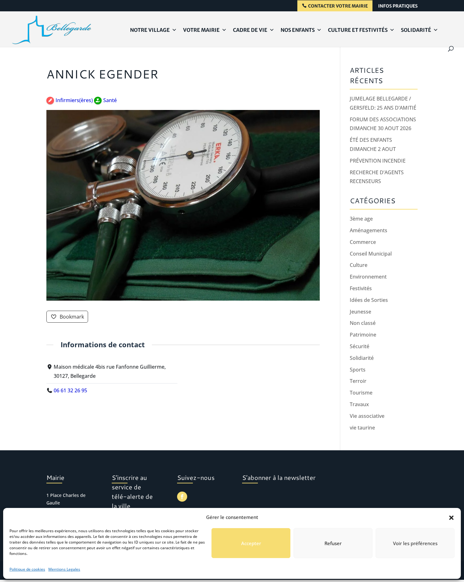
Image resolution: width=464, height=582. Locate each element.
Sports (358, 369)
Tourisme (361, 392)
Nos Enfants (298, 30)
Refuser (333, 543)
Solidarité (416, 30)
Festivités (361, 288)
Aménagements (368, 230)
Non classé (363, 323)
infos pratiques (398, 6)
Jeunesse (360, 311)
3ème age (361, 218)
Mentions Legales (64, 569)
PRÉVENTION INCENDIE (378, 160)
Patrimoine (363, 334)
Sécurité (359, 346)
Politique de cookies (27, 569)
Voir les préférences (415, 543)
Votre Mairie (201, 30)
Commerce (363, 242)
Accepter (251, 543)
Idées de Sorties (369, 300)
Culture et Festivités (358, 30)
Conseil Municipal (371, 253)
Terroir (358, 380)
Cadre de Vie (250, 30)
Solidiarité (362, 357)
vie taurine (362, 427)
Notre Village (150, 30)
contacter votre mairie (338, 6)
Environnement (368, 276)
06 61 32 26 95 (70, 390)
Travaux (359, 404)
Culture (358, 265)
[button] (451, 517)
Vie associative (367, 415)
